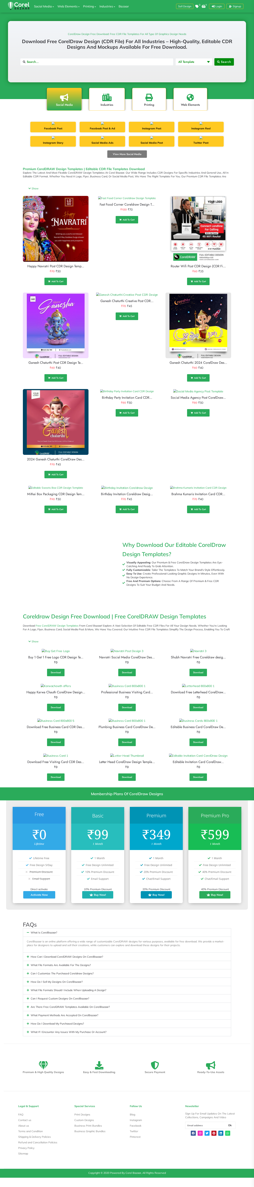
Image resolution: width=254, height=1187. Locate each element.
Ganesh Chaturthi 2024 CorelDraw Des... (198, 362)
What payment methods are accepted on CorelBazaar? (64, 1015)
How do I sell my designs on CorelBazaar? (57, 981)
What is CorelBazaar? (44, 932)
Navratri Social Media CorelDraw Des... (127, 657)
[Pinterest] (213, 1133)
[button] (184, 6)
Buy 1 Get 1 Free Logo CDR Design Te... (55, 657)
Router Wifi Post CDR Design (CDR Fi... (198, 266)
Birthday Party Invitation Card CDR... (127, 397)
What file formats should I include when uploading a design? (68, 990)
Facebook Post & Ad (102, 128)
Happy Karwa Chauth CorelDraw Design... (55, 692)
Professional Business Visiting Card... (127, 692)
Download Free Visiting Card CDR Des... (55, 761)
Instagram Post (151, 128)
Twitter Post (200, 142)
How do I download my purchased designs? (57, 1023)
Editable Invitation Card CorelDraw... (198, 761)
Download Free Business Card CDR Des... (56, 727)
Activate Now (39, 894)
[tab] (64, 99)
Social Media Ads (102, 142)
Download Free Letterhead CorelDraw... (198, 692)
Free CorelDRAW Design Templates (57, 625)
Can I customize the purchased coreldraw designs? (62, 973)
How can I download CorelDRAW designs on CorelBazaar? (67, 956)
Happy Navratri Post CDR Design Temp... (55, 266)
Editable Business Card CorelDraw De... (198, 727)
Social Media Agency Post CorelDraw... (198, 397)
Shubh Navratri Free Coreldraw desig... (198, 657)
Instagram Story (53, 142)
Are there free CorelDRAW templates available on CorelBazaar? (70, 1007)
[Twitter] (207, 1133)
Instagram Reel (201, 128)
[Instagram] (200, 1133)
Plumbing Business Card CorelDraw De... (127, 727)
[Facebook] (193, 1133)
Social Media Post (152, 142)
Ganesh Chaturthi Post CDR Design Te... (55, 362)
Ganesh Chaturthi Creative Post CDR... (126, 301)
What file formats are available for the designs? (61, 965)
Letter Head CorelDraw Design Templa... (127, 761)
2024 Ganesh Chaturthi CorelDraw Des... (55, 459)
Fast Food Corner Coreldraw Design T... (127, 204)
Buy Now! (100, 894)
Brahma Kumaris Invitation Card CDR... (198, 494)
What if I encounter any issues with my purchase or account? (68, 1032)
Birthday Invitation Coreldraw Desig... (127, 494)
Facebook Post (53, 128)
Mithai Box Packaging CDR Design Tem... (55, 494)
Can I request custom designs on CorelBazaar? (60, 998)
